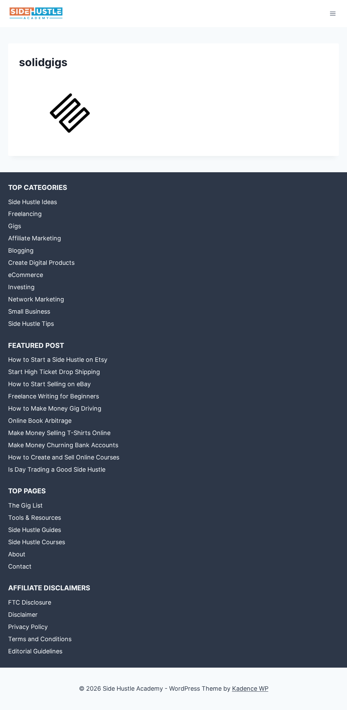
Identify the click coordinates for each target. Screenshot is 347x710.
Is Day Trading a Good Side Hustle (56, 469)
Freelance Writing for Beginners (53, 396)
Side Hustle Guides (34, 529)
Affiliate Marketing (34, 238)
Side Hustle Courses (36, 542)
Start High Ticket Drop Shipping (54, 371)
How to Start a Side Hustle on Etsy (57, 359)
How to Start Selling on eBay (49, 384)
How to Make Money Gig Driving (54, 408)
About (16, 554)
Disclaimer (23, 614)
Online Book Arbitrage (40, 420)
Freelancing (25, 213)
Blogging (21, 250)
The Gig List (25, 505)
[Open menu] (332, 13)
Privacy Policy (28, 626)
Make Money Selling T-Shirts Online (59, 432)
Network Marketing (36, 299)
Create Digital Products (41, 262)
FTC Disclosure (29, 602)
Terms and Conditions (40, 639)
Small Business (29, 311)
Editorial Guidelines (35, 651)
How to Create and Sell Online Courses (63, 457)
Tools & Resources (34, 517)
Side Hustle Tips (31, 323)
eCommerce (25, 274)
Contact (20, 566)
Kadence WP (250, 688)
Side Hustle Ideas (32, 201)
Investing (21, 287)
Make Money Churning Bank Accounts (63, 445)
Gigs (14, 226)
